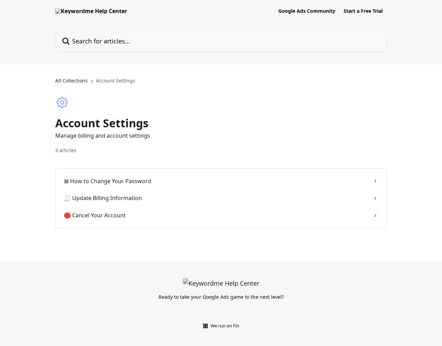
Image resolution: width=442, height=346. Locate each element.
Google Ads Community (306, 11)
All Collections (71, 80)
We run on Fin (225, 326)
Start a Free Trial (363, 11)
